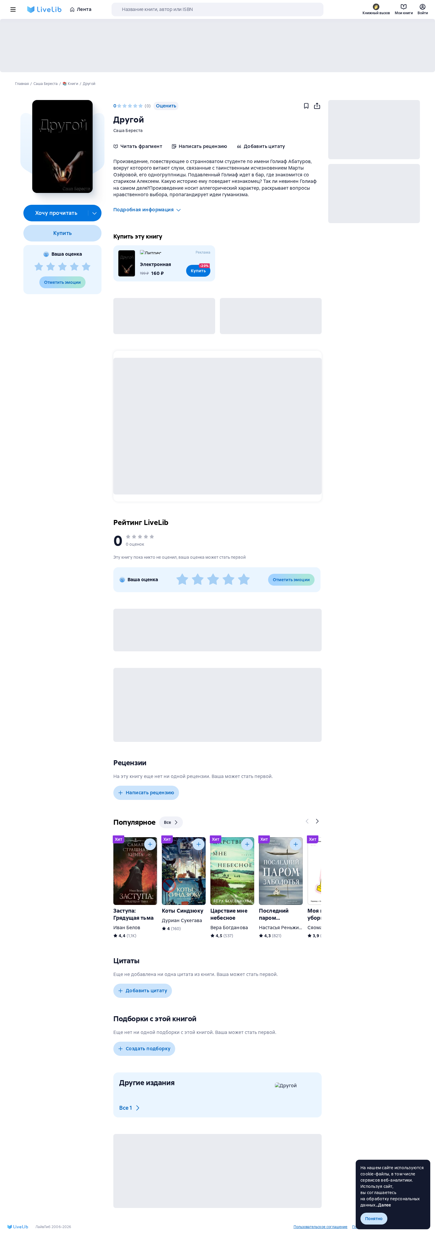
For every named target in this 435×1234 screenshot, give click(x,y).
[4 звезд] (74, 267)
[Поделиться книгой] (317, 106)
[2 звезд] (50, 267)
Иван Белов (126, 927)
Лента (84, 9)
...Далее (383, 1205)
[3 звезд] (62, 267)
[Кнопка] (307, 821)
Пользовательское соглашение (320, 1227)
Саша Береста (128, 130)
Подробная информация (143, 210)
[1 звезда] (39, 267)
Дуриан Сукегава (182, 920)
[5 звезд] (86, 267)
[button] (62, 146)
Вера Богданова (229, 927)
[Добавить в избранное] (306, 106)
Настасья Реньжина (281, 927)
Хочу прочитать (56, 213)
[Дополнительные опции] (95, 213)
